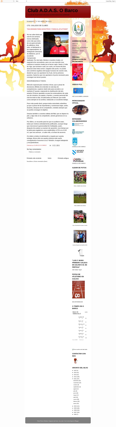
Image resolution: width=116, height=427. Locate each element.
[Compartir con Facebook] (57, 145)
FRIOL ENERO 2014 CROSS (80, 205)
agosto (75, 389)
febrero (75, 401)
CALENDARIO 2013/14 (78, 50)
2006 (75, 414)
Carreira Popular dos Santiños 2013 (80, 245)
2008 (75, 410)
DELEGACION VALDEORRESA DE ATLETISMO (80, 48)
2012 (75, 376)
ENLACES (74, 52)
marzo (75, 399)
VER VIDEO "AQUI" (77, 269)
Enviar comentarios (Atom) (40, 161)
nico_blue (61, 421)
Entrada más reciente (34, 158)
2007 (75, 412)
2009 (75, 408)
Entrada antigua (63, 158)
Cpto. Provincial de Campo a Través (80, 225)
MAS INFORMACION (77, 302)
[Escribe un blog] (54, 145)
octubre (75, 384)
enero (75, 403)
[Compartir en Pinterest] (59, 145)
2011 (75, 378)
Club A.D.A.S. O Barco (53, 10)
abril (74, 397)
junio (74, 393)
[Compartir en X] (56, 145)
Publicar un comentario (34, 152)
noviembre (76, 382)
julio (74, 391)
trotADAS (74, 45)
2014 (75, 372)
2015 (75, 370)
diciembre (76, 380)
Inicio (49, 158)
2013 (75, 374)
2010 (75, 406)
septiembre (76, 386)
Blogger (77, 421)
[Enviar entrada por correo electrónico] (50, 145)
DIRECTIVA (75, 43)
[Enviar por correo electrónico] (53, 145)
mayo (75, 395)
